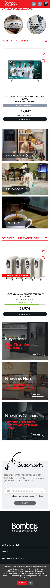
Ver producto (25, 119)
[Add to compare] (43, 60)
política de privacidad (34, 496)
